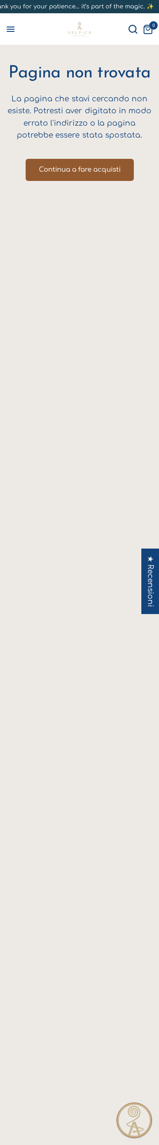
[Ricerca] (132, 29)
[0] (146, 29)
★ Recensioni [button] (150, 581)
